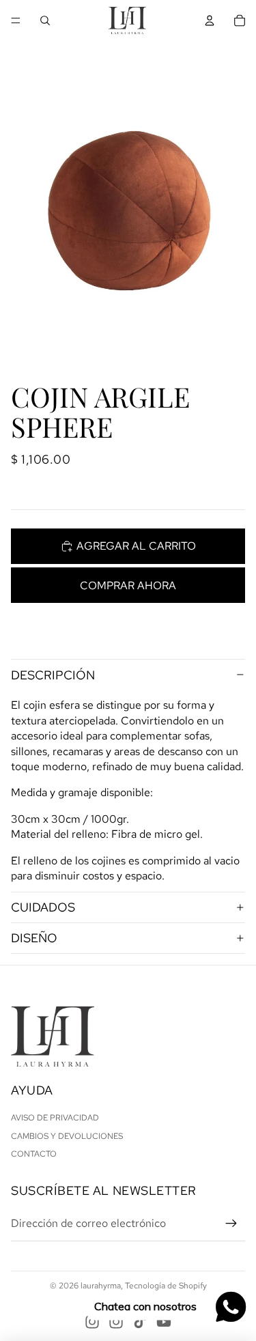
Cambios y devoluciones (67, 1136)
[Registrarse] (231, 1223)
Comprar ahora (128, 585)
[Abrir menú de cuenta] (210, 20)
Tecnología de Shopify (166, 1285)
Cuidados (43, 907)
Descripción (53, 675)
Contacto (34, 1153)
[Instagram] (92, 1322)
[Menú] (15, 20)
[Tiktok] (140, 1322)
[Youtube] (164, 1322)
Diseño (34, 938)
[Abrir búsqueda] (45, 20)
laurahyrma (101, 1285)
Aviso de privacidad (55, 1117)
